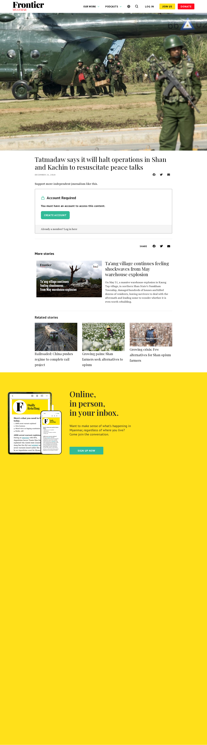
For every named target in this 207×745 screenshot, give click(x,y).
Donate (186, 6)
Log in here (70, 229)
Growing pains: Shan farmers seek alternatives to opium (102, 359)
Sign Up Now (86, 450)
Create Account (55, 215)
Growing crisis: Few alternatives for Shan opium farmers (150, 354)
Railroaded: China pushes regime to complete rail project (54, 359)
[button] (154, 174)
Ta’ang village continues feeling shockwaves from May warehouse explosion (137, 268)
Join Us (167, 6)
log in (149, 6)
